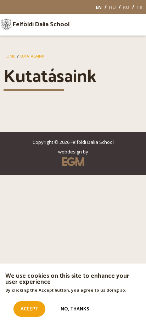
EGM (73, 161)
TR (139, 7)
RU (126, 7)
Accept (29, 309)
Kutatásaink (31, 56)
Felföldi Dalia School (41, 25)
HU (112, 7)
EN (99, 7)
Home (9, 56)
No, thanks (75, 309)
